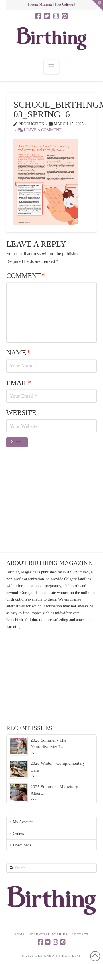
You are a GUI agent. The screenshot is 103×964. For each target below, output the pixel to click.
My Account (23, 822)
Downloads (22, 845)
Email (19, 383)
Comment (25, 275)
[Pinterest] (65, 16)
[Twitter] (47, 16)
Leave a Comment (42, 130)
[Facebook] (38, 16)
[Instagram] (56, 16)
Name (18, 352)
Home (19, 934)
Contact (80, 934)
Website (21, 412)
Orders (18, 834)
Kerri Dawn (71, 955)
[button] (51, 67)
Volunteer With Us (48, 934)
